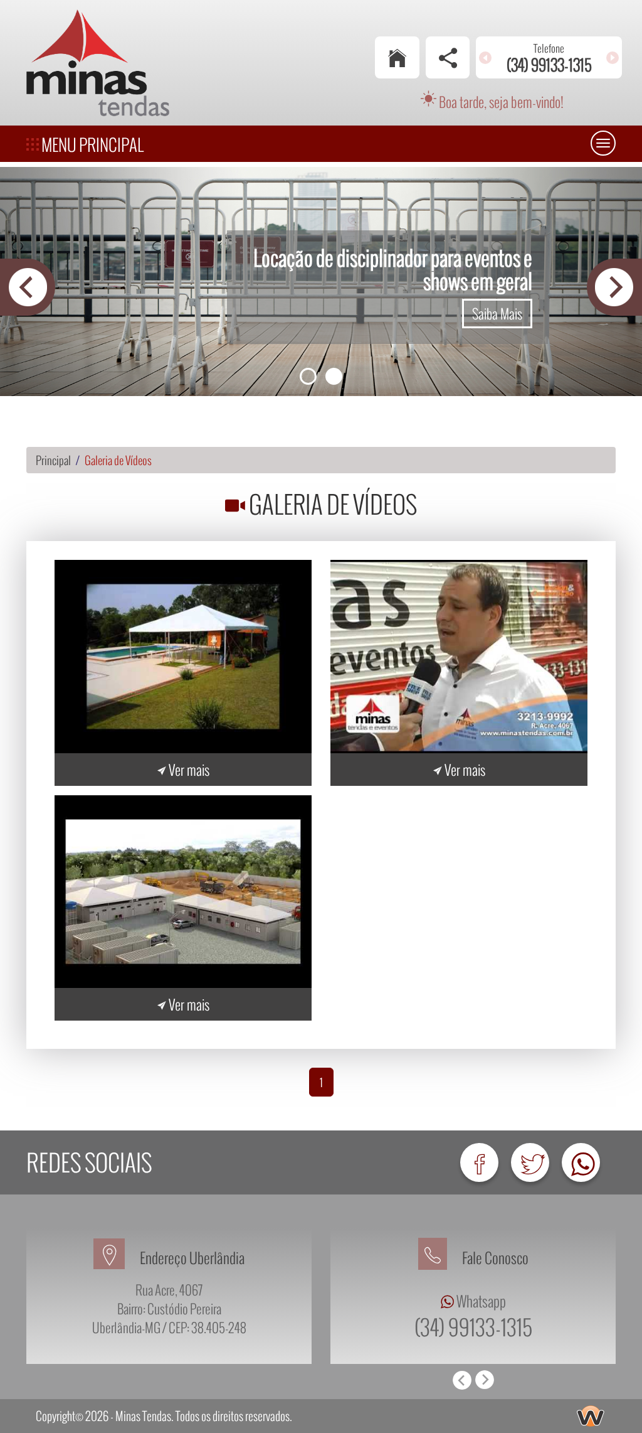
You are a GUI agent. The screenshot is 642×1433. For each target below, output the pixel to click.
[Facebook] (479, 1162)
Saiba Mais (497, 313)
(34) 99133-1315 (473, 1326)
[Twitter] (530, 1162)
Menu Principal (91, 144)
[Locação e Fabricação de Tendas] (183, 656)
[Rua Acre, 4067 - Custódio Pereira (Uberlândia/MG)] (116, 1257)
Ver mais (187, 769)
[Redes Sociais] (448, 57)
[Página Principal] (397, 57)
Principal (53, 460)
